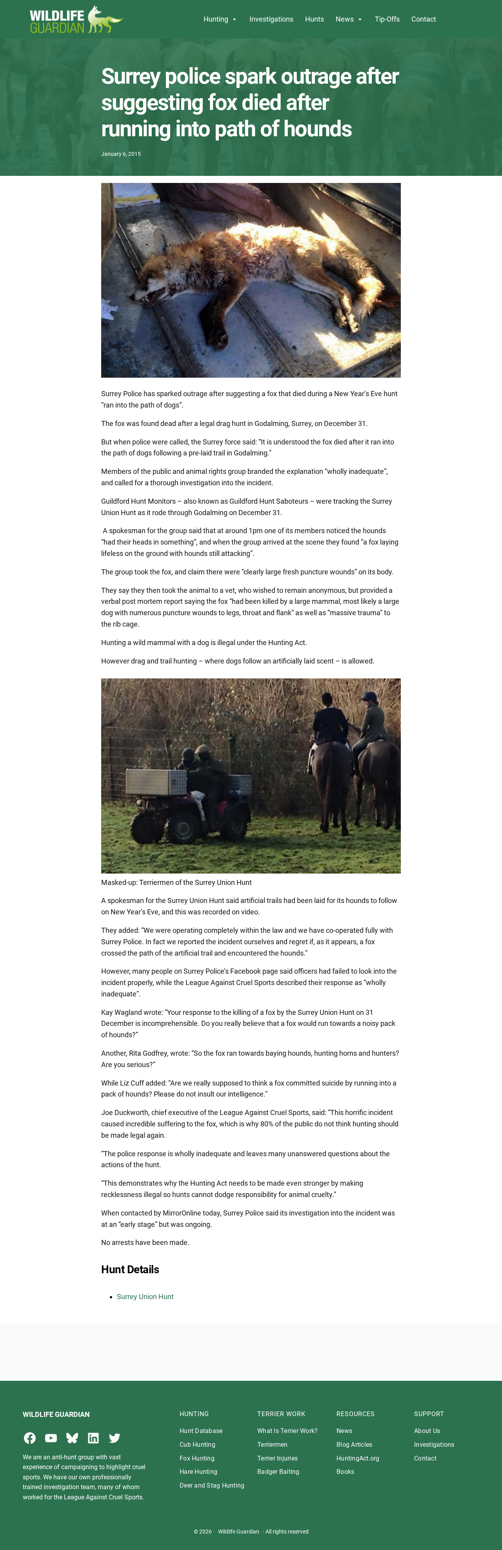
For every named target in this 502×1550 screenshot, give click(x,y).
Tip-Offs (387, 19)
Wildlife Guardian (238, 1531)
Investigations (271, 19)
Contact (423, 19)
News (345, 19)
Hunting (216, 19)
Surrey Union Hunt (145, 1296)
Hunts (314, 19)
